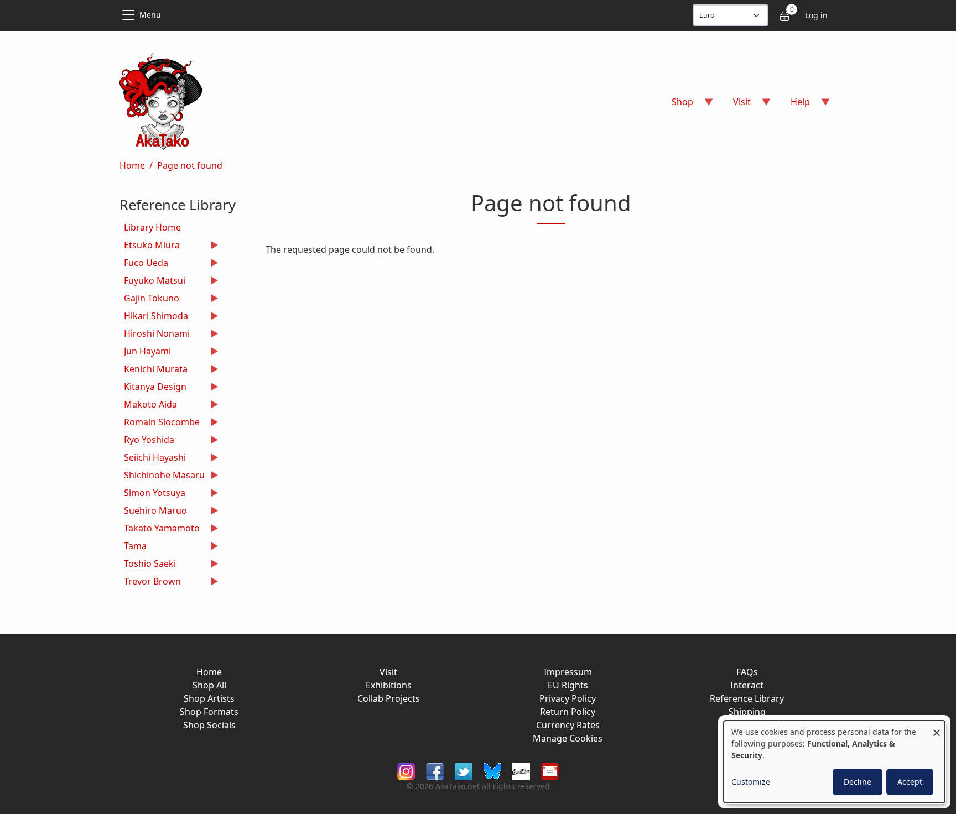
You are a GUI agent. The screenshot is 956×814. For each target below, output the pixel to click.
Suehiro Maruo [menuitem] (153, 511)
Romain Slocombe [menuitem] (159, 423)
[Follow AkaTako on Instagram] (406, 770)
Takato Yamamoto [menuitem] (159, 529)
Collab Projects (388, 698)
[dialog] (834, 762)
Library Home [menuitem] (152, 227)
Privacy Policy (567, 698)
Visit (388, 672)
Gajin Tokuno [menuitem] (149, 299)
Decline (857, 781)
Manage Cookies (567, 738)
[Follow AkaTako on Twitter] (463, 770)
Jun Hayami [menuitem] (145, 352)
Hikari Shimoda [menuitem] (153, 317)
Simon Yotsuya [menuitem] (152, 494)
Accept (909, 781)
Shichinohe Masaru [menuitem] (162, 476)
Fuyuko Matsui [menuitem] (152, 281)
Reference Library (747, 698)
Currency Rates (568, 725)
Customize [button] (750, 781)
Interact (746, 685)
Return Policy (567, 712)
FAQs (747, 672)
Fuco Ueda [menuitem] (143, 264)
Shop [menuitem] (675, 105)
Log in (816, 15)
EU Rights (568, 685)
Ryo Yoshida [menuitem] (146, 441)
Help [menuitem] (793, 105)
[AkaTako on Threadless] (521, 770)
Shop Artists (209, 698)
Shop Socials (209, 725)
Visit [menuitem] (735, 105)
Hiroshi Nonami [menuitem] (154, 334)
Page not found (189, 165)
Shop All (209, 685)
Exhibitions (389, 685)
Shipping (747, 712)
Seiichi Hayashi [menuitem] (152, 458)
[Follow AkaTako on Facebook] (435, 770)
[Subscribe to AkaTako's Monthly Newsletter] (550, 770)
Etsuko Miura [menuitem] (149, 246)
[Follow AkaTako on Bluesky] (492, 770)
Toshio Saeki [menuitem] (147, 564)
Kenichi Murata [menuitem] (153, 370)
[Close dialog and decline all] (936, 727)
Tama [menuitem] (133, 547)
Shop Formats (209, 712)
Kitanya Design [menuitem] (152, 387)
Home (132, 165)
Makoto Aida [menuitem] (148, 405)
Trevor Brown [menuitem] (150, 582)
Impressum (568, 672)
